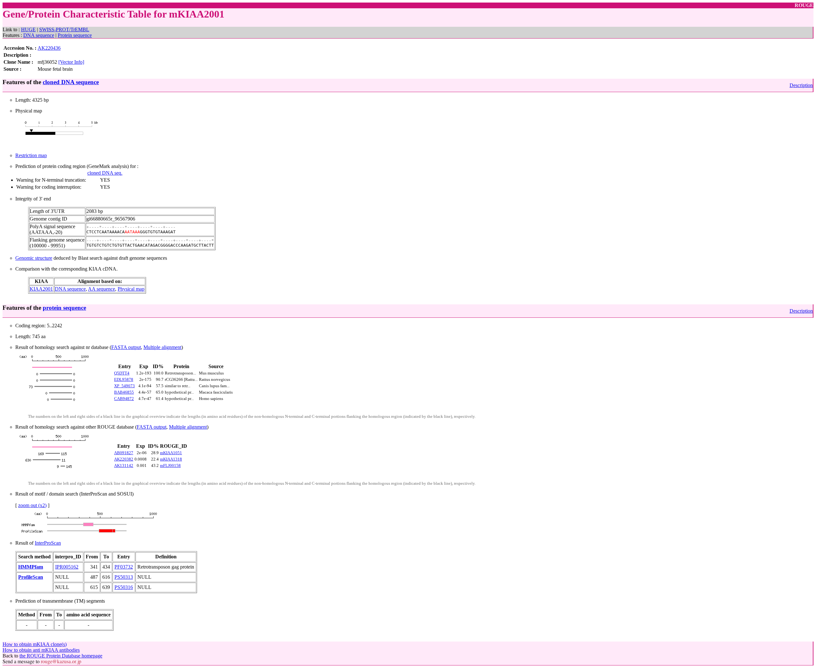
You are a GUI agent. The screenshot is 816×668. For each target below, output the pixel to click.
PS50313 (123, 577)
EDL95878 (123, 379)
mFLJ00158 (170, 465)
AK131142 (123, 465)
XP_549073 (124, 385)
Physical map (131, 289)
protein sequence (64, 307)
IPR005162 (66, 567)
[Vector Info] (71, 62)
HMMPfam (30, 567)
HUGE (28, 29)
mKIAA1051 (171, 452)
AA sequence (101, 289)
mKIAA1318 (171, 459)
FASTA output (126, 347)
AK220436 (49, 48)
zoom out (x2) (32, 505)
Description (801, 85)
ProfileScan (30, 577)
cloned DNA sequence (71, 82)
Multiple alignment (162, 347)
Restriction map (31, 155)
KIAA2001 (41, 289)
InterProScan (48, 543)
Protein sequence (75, 35)
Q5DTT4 (121, 373)
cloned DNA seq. (104, 173)
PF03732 (123, 567)
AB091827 (123, 452)
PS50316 (123, 587)
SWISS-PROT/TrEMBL (64, 29)
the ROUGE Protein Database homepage (60, 655)
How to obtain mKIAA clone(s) (35, 644)
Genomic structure (33, 258)
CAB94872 (124, 398)
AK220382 (123, 459)
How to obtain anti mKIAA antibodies (41, 650)
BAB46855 (124, 392)
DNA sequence (38, 35)
